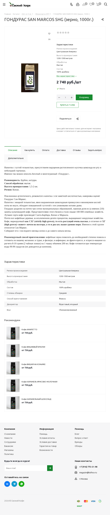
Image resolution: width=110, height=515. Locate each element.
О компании (9, 434)
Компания (9, 429)
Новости (8, 438)
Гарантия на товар (48, 446)
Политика (8, 454)
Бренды (78, 442)
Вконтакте (7, 484)
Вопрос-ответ (81, 438)
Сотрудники (10, 442)
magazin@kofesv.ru (88, 472)
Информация (47, 429)
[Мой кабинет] (77, 4)
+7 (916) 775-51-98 (88, 467)
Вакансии (8, 446)
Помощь (43, 434)
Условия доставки (48, 442)
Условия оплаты (47, 438)
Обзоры (78, 446)
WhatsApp (21, 484)
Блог (77, 434)
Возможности (46, 450)
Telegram (14, 484)
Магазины (9, 450)
